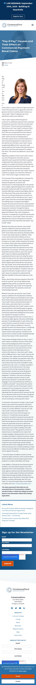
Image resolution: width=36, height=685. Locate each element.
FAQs (18, 632)
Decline (18, 681)
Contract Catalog (18, 616)
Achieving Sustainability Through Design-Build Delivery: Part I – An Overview (16, 514)
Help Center (18, 635)
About (18, 623)
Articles (6, 65)
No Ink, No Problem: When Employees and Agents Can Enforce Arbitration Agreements (17, 509)
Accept (18, 676)
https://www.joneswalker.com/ (21, 484)
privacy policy (22, 671)
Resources (18, 626)
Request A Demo (18, 629)
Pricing (18, 619)
